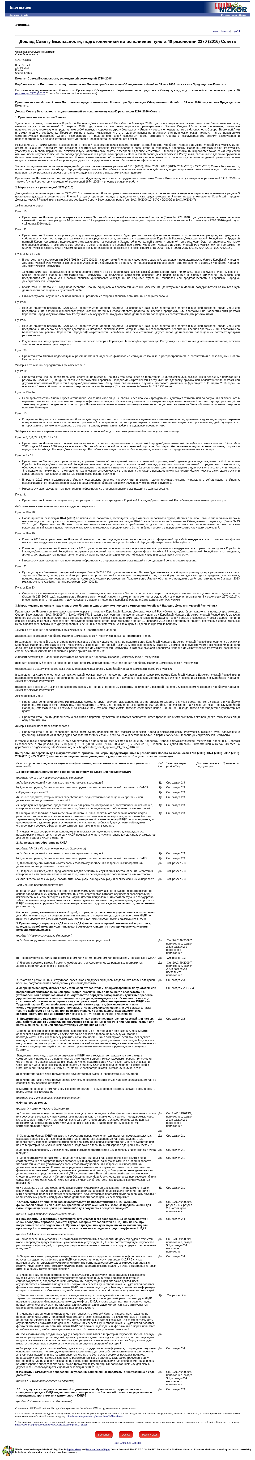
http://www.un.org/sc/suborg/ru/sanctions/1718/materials (95, 1416)
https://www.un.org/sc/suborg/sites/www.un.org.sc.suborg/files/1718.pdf (51, 1424)
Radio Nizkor (149, 1434)
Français (225, 31)
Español (236, 31)
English (215, 31)
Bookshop (103, 1434)
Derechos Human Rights (98, 1449)
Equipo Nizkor (74, 1449)
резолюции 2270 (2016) (30, 93)
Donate (126, 1434)
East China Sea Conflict (127, 1442)
